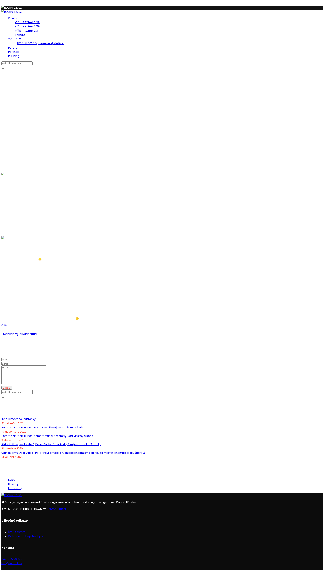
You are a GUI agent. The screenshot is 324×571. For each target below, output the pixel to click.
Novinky (13, 484)
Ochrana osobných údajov (25, 536)
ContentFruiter (56, 509)
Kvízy (11, 480)
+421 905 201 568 (12, 559)
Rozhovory (15, 488)
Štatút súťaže (16, 532)
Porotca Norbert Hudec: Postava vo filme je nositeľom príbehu (42, 427)
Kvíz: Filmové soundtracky (18, 419)
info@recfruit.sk (11, 563)
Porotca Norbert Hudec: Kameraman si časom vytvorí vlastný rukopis (47, 436)
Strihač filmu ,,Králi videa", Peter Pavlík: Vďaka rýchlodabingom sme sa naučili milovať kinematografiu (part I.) (73, 453)
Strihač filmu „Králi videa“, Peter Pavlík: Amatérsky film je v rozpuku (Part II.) (51, 444)
